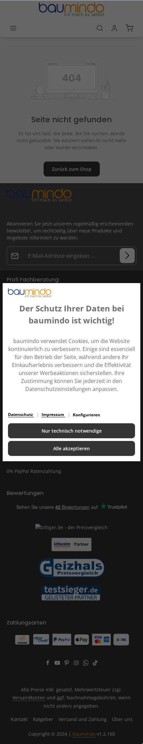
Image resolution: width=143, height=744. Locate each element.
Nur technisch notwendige (72, 431)
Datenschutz (21, 414)
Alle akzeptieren (71, 448)
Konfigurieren (86, 415)
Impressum (53, 414)
